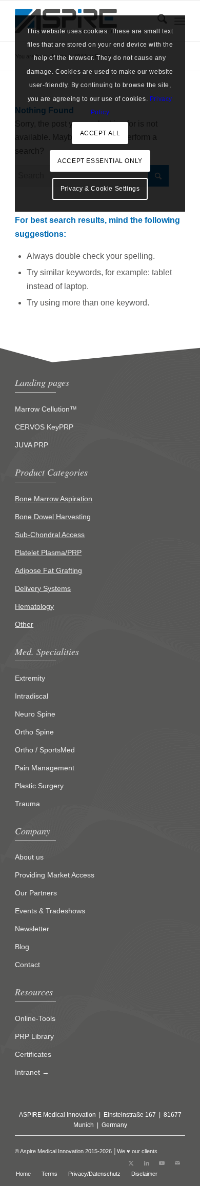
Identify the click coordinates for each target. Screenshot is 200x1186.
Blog (22, 947)
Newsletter (32, 929)
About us (29, 857)
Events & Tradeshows (50, 911)
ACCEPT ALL (100, 133)
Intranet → (32, 1072)
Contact (27, 964)
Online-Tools (35, 1018)
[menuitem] (23, 1173)
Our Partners (36, 893)
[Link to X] (131, 1163)
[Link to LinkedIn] (146, 1163)
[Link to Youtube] (162, 1163)
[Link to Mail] (177, 1163)
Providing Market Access (54, 875)
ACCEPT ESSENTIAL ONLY (100, 161)
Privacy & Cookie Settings (100, 188)
